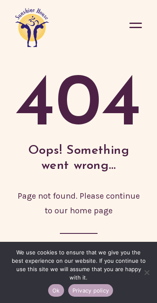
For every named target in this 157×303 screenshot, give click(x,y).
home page (91, 210)
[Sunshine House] (32, 27)
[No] (146, 272)
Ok (56, 290)
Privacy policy (90, 290)
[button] (135, 27)
